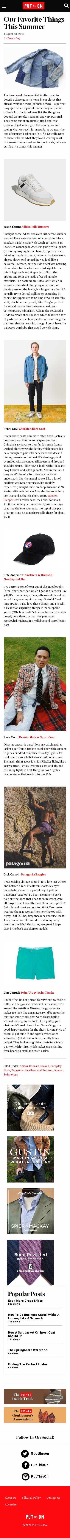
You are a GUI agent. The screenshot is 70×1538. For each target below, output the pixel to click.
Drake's (44, 1066)
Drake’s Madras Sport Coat (37, 737)
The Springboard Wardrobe (27, 1350)
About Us (10, 1497)
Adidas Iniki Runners (35, 226)
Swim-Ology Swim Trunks (37, 992)
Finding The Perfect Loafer (27, 1364)
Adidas (24, 1066)
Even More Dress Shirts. (25, 1300)
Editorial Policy (31, 1497)
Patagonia (17, 1070)
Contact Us (53, 1497)
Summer (58, 1070)
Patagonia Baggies (33, 874)
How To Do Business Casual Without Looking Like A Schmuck (34, 1316)
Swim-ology (11, 1074)
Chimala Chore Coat (32, 429)
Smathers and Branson (38, 1070)
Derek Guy (13, 38)
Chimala (34, 1066)
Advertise (11, 1504)
